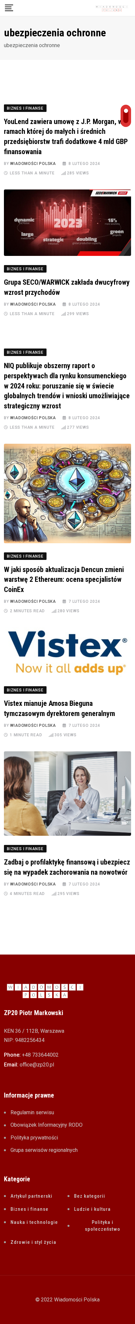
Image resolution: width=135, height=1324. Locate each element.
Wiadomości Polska (33, 163)
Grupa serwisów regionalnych (44, 1150)
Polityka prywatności (34, 1138)
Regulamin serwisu (32, 1112)
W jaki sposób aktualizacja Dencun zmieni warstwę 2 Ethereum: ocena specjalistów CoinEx (64, 579)
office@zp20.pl (37, 1065)
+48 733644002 (40, 1055)
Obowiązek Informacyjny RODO (46, 1125)
